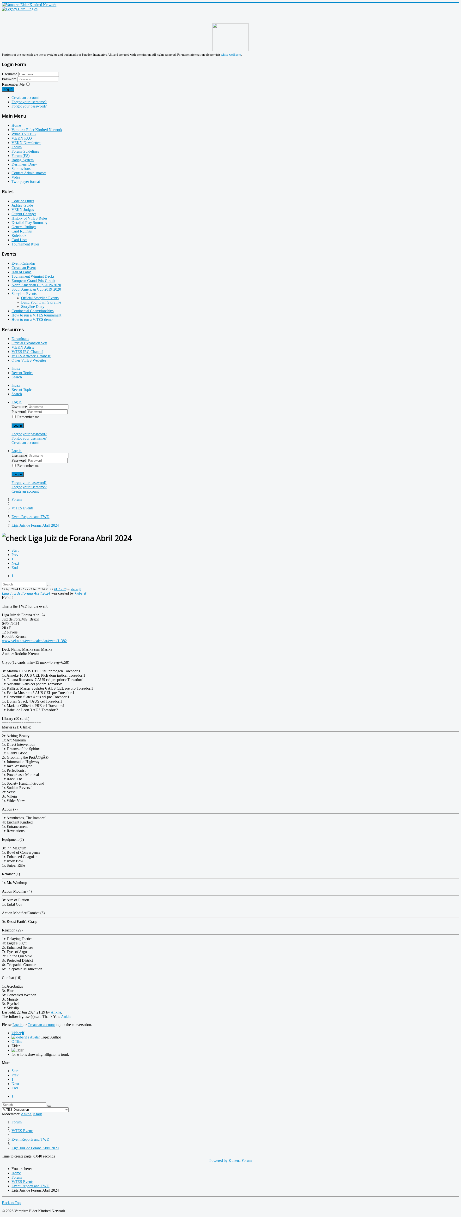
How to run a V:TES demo (32, 319)
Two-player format (26, 181)
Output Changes (24, 214)
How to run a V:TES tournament (36, 315)
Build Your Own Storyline (41, 302)
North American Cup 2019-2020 (36, 285)
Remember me (28, 417)
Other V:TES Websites (29, 360)
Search (17, 377)
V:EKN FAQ (22, 138)
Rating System (23, 160)
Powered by (218, 1160)
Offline (17, 1041)
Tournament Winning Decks (33, 276)
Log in (8, 89)
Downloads (20, 339)
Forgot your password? (29, 106)
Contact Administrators (29, 173)
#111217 (60, 589)
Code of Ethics (23, 201)
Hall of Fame (21, 272)
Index (16, 368)
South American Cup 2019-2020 (36, 289)
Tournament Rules (25, 244)
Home (16, 125)
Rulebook (19, 235)
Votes (16, 177)
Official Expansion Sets (29, 343)
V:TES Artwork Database (31, 356)
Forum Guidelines (25, 151)
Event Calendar (23, 263)
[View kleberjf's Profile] (26, 1037)
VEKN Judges (23, 210)
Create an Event (24, 268)
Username (9, 74)
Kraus (37, 1114)
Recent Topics (22, 373)
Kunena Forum (240, 1160)
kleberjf (76, 589)
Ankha (56, 1012)
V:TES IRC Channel (27, 352)
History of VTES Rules (29, 218)
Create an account (25, 97)
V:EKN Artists (23, 347)
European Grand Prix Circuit (33, 281)
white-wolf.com (231, 54)
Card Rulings (22, 231)
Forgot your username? (29, 102)
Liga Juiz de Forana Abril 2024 (26, 593)
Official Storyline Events (40, 298)
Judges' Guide (22, 205)
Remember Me (13, 84)
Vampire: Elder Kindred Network (37, 130)
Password (10, 79)
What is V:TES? (24, 134)
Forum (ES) (21, 156)
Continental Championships (33, 311)
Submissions (21, 169)
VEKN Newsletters (26, 143)
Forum (17, 147)
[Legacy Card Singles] (19, 9)
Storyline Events (24, 294)
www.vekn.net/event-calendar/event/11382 (34, 641)
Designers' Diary (24, 164)
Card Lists (19, 240)
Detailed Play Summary (30, 223)
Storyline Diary (32, 306)
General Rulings (24, 227)
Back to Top (11, 1203)
